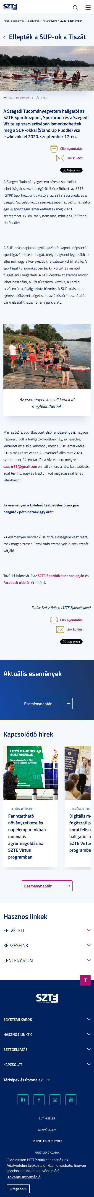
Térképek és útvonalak (23, 1080)
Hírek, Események (13, 21)
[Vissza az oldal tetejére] (85, 980)
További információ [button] (24, 1177)
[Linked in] (23, 1099)
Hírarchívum (50, 21)
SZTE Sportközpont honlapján (61, 575)
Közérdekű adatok (47, 1152)
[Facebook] (39, 1099)
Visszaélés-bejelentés (47, 1141)
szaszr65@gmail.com (20, 466)
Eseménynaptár (38, 704)
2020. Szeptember (71, 21)
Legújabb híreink (22, 809)
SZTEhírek (33, 21)
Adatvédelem (47, 1130)
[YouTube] (70, 1099)
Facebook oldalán (16, 582)
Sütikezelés (47, 1118)
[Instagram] (55, 1099)
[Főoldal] (10, 6)
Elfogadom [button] (18, 1189)
